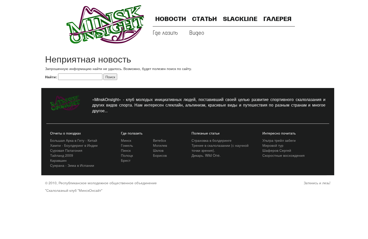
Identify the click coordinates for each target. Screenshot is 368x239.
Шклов (158, 150)
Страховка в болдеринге (212, 140)
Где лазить (165, 33)
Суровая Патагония (66, 150)
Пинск (126, 150)
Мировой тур (272, 145)
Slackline (240, 19)
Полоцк (127, 155)
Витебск (159, 140)
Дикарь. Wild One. (206, 155)
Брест (125, 160)
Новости (170, 19)
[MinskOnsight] (105, 23)
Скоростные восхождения (283, 155)
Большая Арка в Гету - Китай (73, 140)
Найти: (51, 76)
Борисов (160, 155)
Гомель (127, 145)
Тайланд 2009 (61, 155)
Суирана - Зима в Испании (72, 165)
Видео (196, 33)
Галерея (277, 19)
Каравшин (58, 160)
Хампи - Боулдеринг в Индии (74, 145)
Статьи (204, 19)
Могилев (160, 145)
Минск (126, 140)
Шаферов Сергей (276, 150)
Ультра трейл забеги (279, 140)
